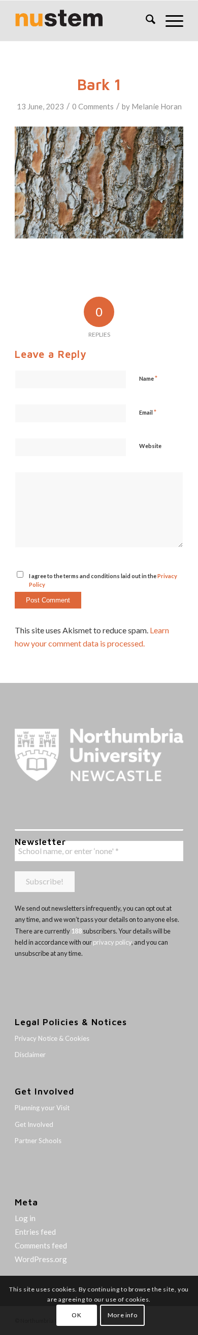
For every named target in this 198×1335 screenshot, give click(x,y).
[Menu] (169, 21)
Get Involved (34, 1124)
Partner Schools (38, 1141)
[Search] (145, 21)
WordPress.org (41, 1259)
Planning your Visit (42, 1108)
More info (122, 1315)
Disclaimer (30, 1054)
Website (150, 445)
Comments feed (41, 1245)
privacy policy (112, 942)
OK (76, 1315)
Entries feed (35, 1231)
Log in (25, 1218)
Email (147, 412)
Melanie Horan (156, 106)
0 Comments (93, 106)
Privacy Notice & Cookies (52, 1038)
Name (148, 378)
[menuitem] (145, 21)
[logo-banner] (82, 21)
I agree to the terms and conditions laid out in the (103, 580)
